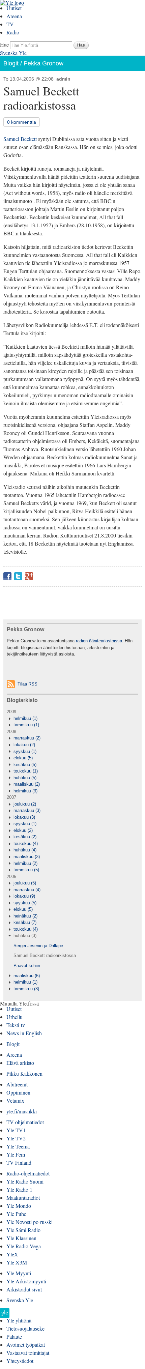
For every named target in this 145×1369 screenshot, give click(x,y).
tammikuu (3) (26, 988)
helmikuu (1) (25, 718)
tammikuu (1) (26, 724)
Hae (4, 44)
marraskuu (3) (26, 810)
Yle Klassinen (21, 1238)
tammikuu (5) (26, 869)
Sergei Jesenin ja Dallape (38, 945)
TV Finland (18, 1162)
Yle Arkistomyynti (26, 1281)
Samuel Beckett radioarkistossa (44, 955)
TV (10, 24)
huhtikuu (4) (24, 849)
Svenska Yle (13, 52)
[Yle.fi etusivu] (4, 1314)
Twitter (18, 576)
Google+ (29, 576)
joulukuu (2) (24, 804)
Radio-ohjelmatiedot (28, 1173)
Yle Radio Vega (23, 1246)
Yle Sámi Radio (23, 1229)
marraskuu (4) (26, 889)
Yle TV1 (16, 1130)
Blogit (11, 63)
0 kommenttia (21, 122)
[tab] (72, 718)
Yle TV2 (16, 1138)
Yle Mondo (18, 1205)
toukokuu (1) (25, 771)
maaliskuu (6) (26, 975)
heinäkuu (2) (25, 916)
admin (63, 79)
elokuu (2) (23, 830)
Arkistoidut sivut (24, 1289)
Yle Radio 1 (19, 1189)
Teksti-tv (15, 1024)
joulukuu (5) (24, 882)
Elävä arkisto (20, 1062)
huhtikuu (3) (24, 935)
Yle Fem (15, 1154)
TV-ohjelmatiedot (25, 1122)
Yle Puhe (16, 1213)
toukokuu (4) (25, 843)
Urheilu (14, 1016)
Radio (12, 32)
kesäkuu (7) (24, 922)
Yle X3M (16, 1262)
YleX (12, 1254)
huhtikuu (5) (24, 777)
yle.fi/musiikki (21, 1111)
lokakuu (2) (24, 744)
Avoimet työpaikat (25, 1344)
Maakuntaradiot (23, 1197)
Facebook (7, 576)
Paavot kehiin (26, 965)
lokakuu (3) (24, 817)
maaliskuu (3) (26, 856)
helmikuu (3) (25, 790)
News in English (24, 1033)
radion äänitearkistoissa (99, 640)
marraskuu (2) (26, 737)
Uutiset (14, 7)
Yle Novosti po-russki (29, 1221)
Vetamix (15, 1100)
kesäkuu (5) (24, 764)
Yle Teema (18, 1146)
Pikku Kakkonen (24, 1073)
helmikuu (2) (25, 863)
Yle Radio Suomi (25, 1181)
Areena (14, 16)
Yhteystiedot (19, 1360)
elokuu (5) (23, 757)
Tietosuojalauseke (25, 1328)
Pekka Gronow (43, 63)
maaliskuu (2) (26, 784)
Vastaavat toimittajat (27, 1352)
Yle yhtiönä (18, 1320)
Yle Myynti (18, 1273)
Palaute (14, 1336)
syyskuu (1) (24, 751)
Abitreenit (17, 1084)
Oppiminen (18, 1092)
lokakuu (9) (24, 896)
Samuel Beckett (20, 138)
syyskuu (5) (24, 902)
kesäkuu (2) (24, 836)
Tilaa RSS (27, 684)
